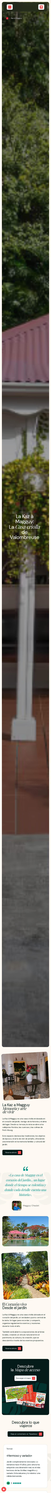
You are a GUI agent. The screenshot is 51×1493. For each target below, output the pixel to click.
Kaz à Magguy (16, 18)
